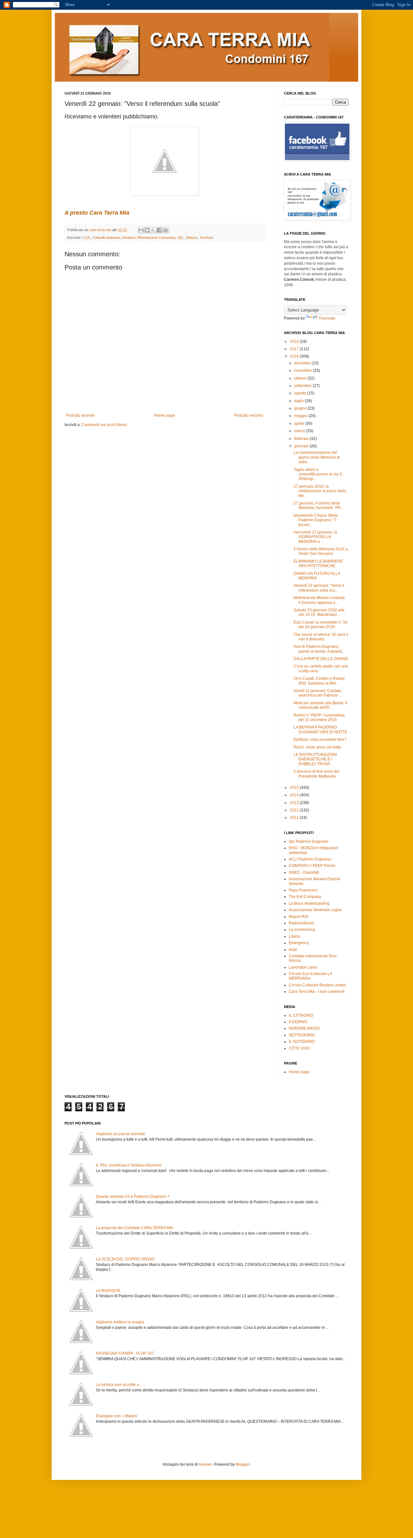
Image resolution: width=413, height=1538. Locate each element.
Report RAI (298, 916)
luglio (299, 401)
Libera (294, 936)
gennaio (302, 446)
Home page (164, 415)
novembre (303, 370)
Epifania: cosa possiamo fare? (320, 739)
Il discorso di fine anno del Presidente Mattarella (316, 773)
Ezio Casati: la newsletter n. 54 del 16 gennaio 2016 (321, 624)
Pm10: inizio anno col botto (317, 747)
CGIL (87, 237)
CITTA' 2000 (299, 1048)
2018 (295, 341)
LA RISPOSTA (108, 1290)
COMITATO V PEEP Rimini (312, 865)
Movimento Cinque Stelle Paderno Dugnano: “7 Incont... (316, 520)
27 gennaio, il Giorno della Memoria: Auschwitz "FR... (319, 505)
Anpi (293, 949)
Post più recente (80, 415)
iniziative (129, 237)
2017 (295, 349)
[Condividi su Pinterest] (165, 230)
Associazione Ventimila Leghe (315, 910)
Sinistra (191, 237)
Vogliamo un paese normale (120, 1134)
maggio (301, 415)
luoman (205, 1464)
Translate (327, 318)
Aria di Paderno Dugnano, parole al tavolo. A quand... (319, 648)
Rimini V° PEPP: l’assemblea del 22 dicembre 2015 (319, 717)
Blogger (242, 1464)
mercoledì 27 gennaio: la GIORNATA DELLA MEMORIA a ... (315, 537)
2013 (295, 802)
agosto (300, 393)
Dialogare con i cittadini (116, 1416)
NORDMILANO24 (304, 1028)
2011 (295, 817)
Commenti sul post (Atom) (104, 425)
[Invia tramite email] (141, 230)
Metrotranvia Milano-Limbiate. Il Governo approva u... (320, 600)
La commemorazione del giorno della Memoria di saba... (317, 457)
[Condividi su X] (153, 230)
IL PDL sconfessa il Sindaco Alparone (129, 1165)
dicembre (303, 363)
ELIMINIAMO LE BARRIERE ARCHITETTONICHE (318, 563)
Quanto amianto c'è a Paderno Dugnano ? (133, 1196)
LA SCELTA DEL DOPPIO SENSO (125, 1259)
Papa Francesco (303, 890)
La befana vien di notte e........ (121, 1384)
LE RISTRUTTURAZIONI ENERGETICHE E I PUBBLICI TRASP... (315, 759)
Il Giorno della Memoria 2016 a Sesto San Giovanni (321, 551)
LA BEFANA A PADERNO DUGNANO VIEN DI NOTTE (320, 729)
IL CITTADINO (301, 1015)
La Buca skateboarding (309, 903)
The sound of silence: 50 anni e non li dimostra (321, 636)
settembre (303, 385)
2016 (295, 356)
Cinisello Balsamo (106, 237)
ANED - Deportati (304, 872)
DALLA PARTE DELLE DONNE (321, 659)
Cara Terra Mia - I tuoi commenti (317, 991)
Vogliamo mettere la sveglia (120, 1322)
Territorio (206, 237)
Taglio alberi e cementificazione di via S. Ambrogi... (318, 474)
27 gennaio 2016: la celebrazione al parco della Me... (320, 491)
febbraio (302, 438)
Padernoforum (301, 923)
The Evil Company (305, 896)
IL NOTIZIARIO (302, 1041)
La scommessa (302, 929)
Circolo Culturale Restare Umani (317, 985)
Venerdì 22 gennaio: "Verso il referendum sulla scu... (319, 587)
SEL (180, 237)
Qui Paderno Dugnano (308, 841)
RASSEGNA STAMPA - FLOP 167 (125, 1353)
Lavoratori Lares (303, 967)
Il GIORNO (298, 1022)
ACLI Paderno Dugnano (310, 859)
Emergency (299, 943)
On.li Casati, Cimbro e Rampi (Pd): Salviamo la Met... (319, 680)
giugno (300, 408)
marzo (300, 431)
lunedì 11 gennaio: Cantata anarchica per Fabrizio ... (318, 693)
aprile (299, 423)
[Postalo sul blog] (147, 230)
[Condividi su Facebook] (159, 230)
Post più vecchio (248, 415)
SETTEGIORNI (302, 1035)
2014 (295, 795)
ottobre (300, 378)
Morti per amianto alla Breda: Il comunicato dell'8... (320, 705)
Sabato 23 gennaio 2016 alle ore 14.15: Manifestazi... (319, 612)
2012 (295, 810)
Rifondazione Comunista (156, 237)
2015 (295, 787)
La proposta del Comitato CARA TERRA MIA (134, 1228)
